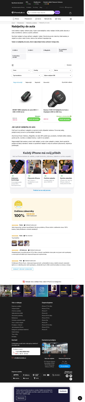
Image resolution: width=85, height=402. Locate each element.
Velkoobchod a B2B (17, 313)
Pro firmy (35, 7)
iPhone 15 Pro (45, 327)
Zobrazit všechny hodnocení (22, 269)
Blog (41, 7)
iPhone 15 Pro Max (47, 325)
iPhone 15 (44, 329)
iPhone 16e (45, 320)
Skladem (69, 65)
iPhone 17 (44, 311)
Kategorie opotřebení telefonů (20, 329)
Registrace (69, 7)
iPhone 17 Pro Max (47, 306)
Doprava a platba (16, 306)
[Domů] (13, 22)
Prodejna (28, 7)
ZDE (28, 394)
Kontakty (14, 336)
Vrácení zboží (15, 308)
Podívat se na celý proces (41, 190)
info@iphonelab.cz (20, 358)
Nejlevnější (29, 82)
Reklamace (15, 318)
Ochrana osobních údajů (18, 320)
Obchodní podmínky (17, 315)
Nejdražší (37, 82)
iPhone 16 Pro (45, 318)
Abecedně (46, 82)
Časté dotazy (15, 332)
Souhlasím (63, 391)
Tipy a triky (15, 334)
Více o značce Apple (17, 322)
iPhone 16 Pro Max (47, 315)
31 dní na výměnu (16, 311)
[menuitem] (16, 18)
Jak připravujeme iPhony (18, 7)
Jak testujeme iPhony (17, 327)
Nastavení (21, 398)
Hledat (57, 12)
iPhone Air (44, 313)
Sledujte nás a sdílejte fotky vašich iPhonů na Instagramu (43, 282)
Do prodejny (64, 366)
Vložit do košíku (33, 119)
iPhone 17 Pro (45, 308)
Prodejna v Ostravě (17, 325)
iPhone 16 (44, 322)
